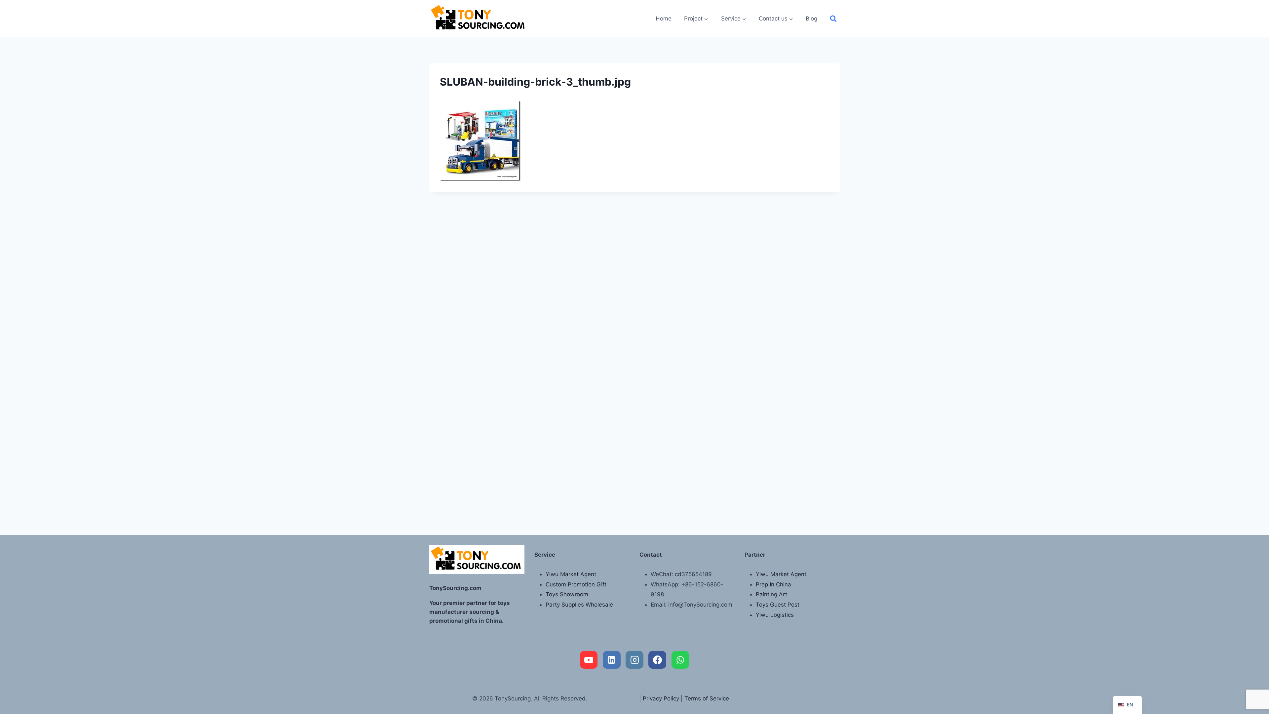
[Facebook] (657, 660)
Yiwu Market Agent (571, 574)
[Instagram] (634, 660)
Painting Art (771, 594)
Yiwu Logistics (775, 615)
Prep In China (773, 584)
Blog (811, 18)
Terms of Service (706, 698)
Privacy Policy (661, 698)
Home (664, 18)
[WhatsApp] (680, 660)
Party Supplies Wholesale (579, 604)
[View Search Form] (833, 18)
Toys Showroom (567, 594)
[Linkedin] (612, 660)
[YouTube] (589, 660)
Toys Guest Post (777, 604)
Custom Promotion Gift (576, 584)
